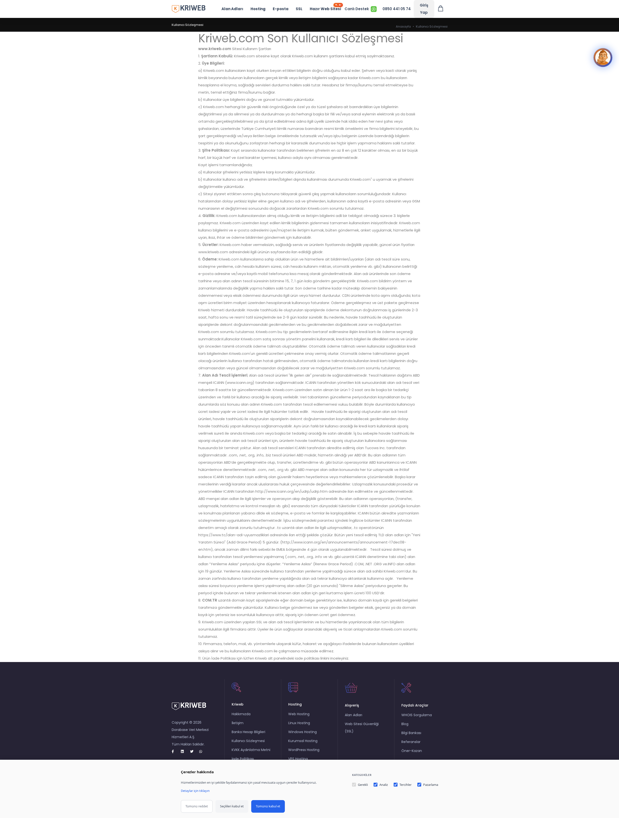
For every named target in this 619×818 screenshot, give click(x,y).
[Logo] (189, 9)
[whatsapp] (202, 751)
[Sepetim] (440, 9)
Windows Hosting (302, 731)
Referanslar (410, 741)
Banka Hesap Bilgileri (248, 731)
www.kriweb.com (214, 48)
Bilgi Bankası (411, 732)
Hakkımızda (241, 714)
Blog (404, 723)
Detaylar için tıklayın (195, 790)
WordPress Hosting (303, 749)
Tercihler (405, 784)
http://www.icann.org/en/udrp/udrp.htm (291, 491)
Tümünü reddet (196, 806)
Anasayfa (403, 26)
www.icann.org (240, 382)
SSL (299, 8)
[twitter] (193, 751)
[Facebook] (175, 751)
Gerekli (363, 784)
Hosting (258, 8)
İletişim (237, 723)
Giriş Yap (424, 9)
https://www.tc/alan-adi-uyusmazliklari (233, 534)
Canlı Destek (357, 8)
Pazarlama (430, 784)
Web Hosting (299, 714)
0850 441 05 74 (397, 8)
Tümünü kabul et (268, 806)
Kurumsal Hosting (302, 740)
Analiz (383, 784)
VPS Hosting (298, 758)
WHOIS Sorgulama (416, 715)
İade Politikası (243, 758)
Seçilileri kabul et (232, 806)
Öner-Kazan (411, 750)
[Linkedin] (184, 751)
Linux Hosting (299, 723)
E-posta (280, 8)
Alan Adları (232, 8)
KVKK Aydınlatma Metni (251, 749)
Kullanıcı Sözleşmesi (248, 740)
